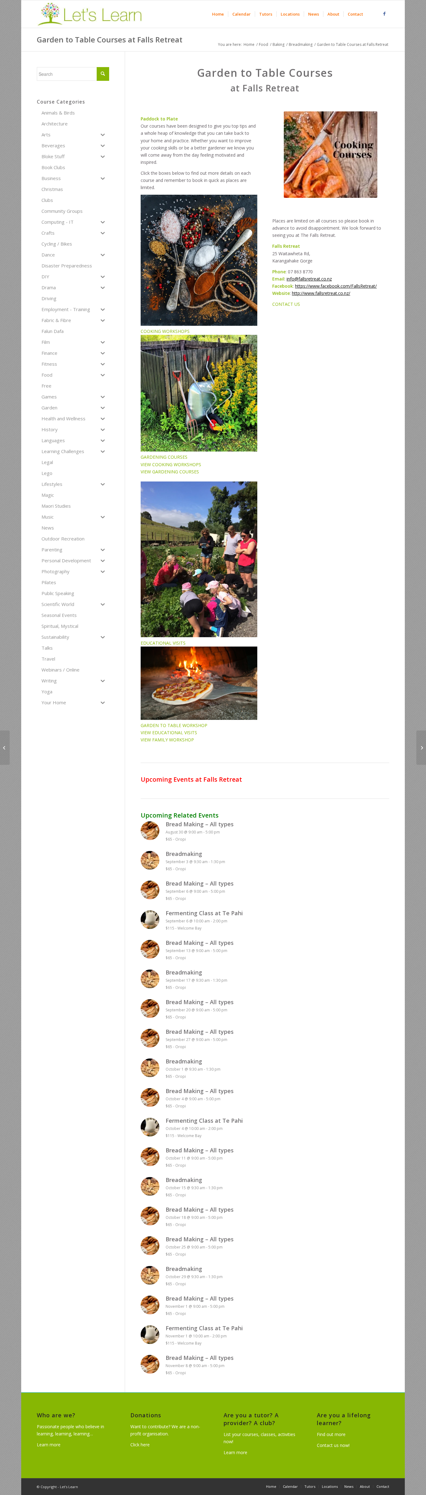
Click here (140, 1445)
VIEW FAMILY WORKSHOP (167, 740)
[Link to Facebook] (384, 13)
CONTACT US (286, 304)
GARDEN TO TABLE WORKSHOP (174, 725)
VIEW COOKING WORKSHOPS (171, 464)
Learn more (49, 1445)
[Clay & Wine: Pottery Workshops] (421, 747)
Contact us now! (333, 1445)
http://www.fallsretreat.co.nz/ (321, 293)
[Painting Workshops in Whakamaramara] (5, 747)
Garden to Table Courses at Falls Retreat (109, 39)
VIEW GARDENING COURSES (170, 472)
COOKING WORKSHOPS (165, 331)
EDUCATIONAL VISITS (163, 643)
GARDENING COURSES (164, 457)
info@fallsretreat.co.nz (309, 279)
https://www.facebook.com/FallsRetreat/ (336, 286)
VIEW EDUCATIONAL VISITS (169, 732)
